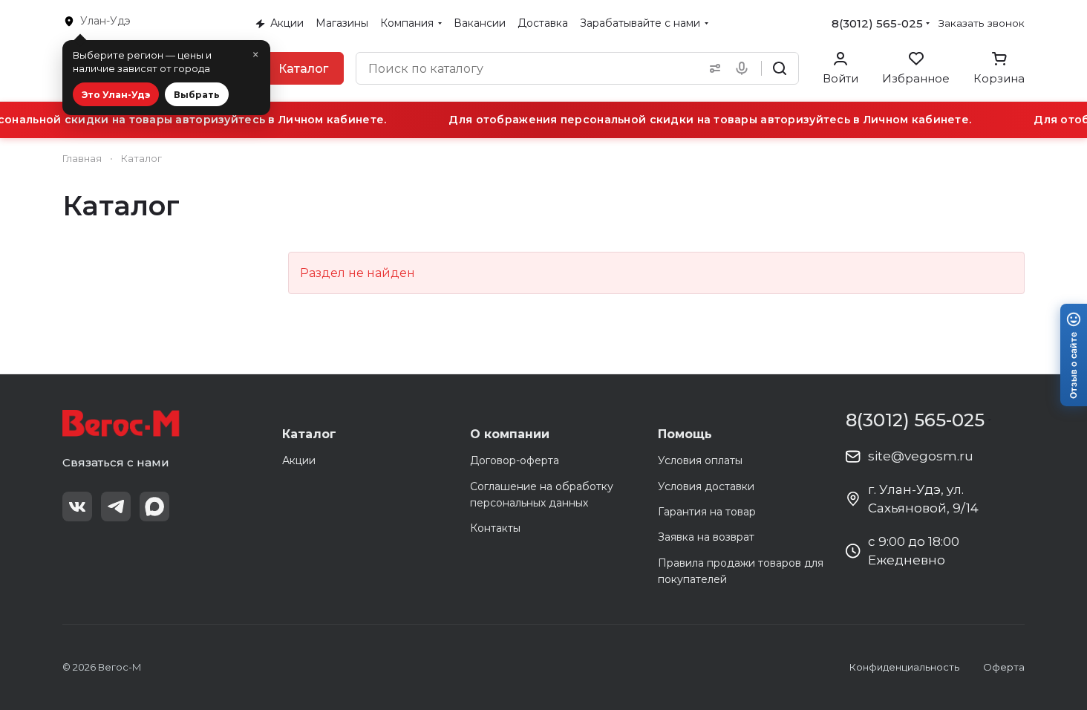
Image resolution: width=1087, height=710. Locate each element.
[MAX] (154, 506)
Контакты (495, 528)
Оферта (1004, 667)
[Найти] (779, 68)
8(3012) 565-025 (877, 23)
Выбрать (197, 94)
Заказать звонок (982, 23)
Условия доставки (706, 486)
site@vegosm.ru (920, 456)
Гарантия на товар (707, 511)
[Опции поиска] (712, 68)
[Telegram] (116, 506)
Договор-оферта (514, 460)
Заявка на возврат (706, 537)
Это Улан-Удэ (116, 94)
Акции (299, 460)
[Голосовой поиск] (744, 68)
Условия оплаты (700, 460)
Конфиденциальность (904, 667)
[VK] (77, 506)
